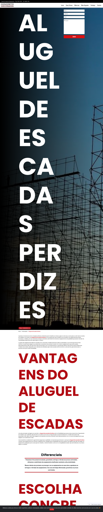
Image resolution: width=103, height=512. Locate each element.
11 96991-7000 (26, 1)
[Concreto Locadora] (7, 5)
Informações (24, 331)
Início (62, 5)
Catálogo (93, 5)
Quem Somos (69, 5)
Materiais (77, 5)
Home (19, 331)
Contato (99, 5)
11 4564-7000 (19, 1)
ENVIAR (74, 36)
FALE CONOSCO (24, 328)
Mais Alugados (85, 5)
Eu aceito (52, 509)
